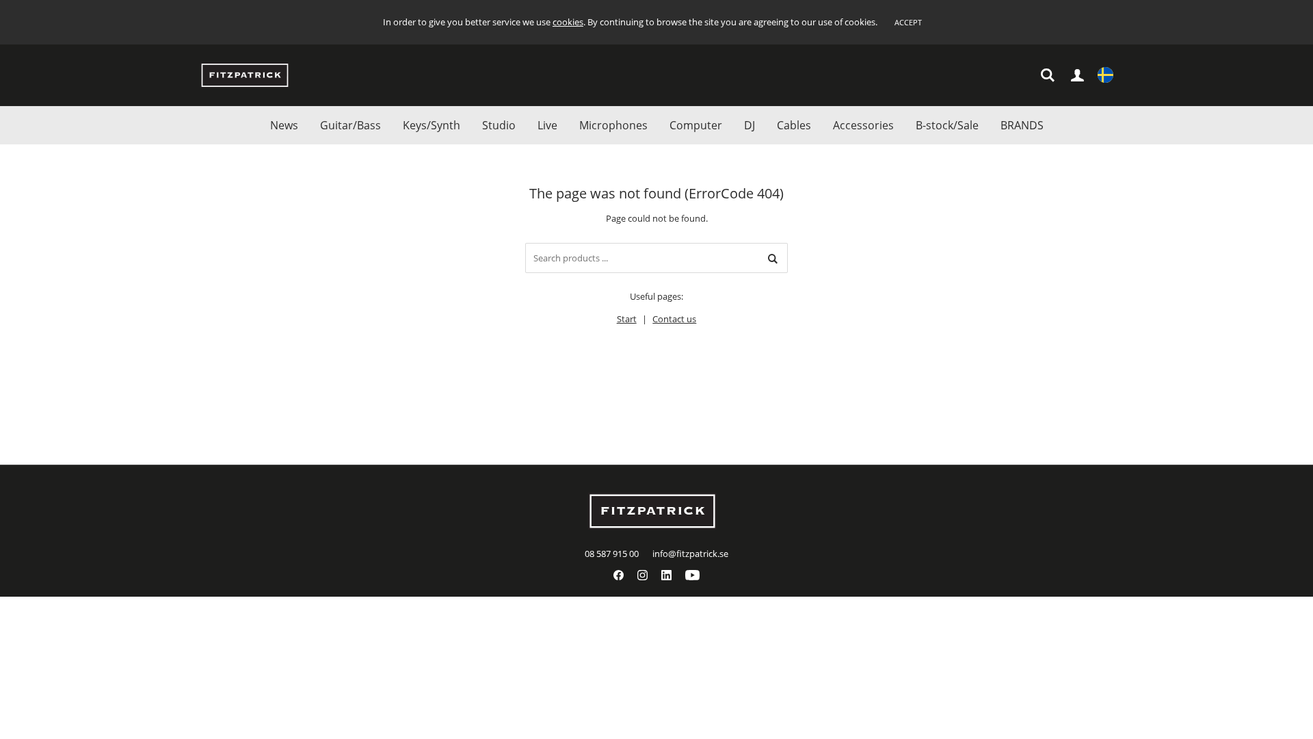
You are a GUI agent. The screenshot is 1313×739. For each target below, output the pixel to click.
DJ (749, 125)
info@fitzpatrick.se (690, 553)
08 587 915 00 (612, 553)
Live (547, 125)
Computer (695, 125)
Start (627, 319)
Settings (1105, 75)
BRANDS (1022, 125)
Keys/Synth (431, 125)
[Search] (773, 258)
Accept (908, 22)
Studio (499, 125)
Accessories (863, 125)
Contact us (674, 319)
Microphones (613, 125)
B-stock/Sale (947, 125)
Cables (794, 125)
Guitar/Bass (350, 125)
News (284, 125)
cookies (568, 22)
